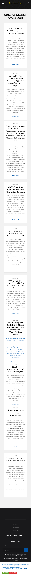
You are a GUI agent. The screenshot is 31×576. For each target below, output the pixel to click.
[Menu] (2, 3)
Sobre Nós (15, 521)
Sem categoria (15, 64)
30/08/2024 (15, 184)
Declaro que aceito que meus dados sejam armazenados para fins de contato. (16, 555)
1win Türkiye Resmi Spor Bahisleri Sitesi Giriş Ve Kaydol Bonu (15, 189)
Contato (15, 530)
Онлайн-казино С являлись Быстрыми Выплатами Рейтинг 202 (15, 233)
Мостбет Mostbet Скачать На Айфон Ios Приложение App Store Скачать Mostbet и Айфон (15, 81)
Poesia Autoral (15, 527)
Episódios (15, 524)
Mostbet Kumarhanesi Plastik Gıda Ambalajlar (15, 369)
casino (15, 269)
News (15, 446)
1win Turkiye (15, 219)
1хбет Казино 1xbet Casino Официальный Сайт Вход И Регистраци (15, 30)
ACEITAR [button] (5, 572)
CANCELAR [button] (13, 572)
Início (15, 518)
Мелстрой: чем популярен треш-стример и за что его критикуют (15, 460)
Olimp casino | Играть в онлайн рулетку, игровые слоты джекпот (15, 412)
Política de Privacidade (15, 535)
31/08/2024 (15, 26)
